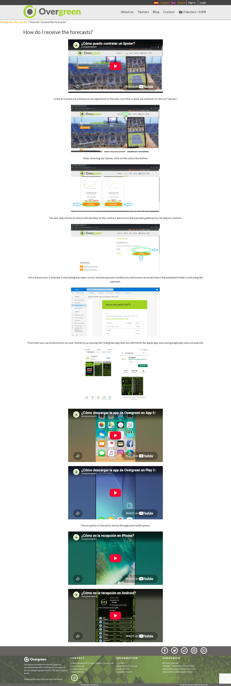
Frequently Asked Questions (177, 672)
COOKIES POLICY (124, 672)
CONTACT (120, 663)
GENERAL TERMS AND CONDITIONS (178, 666)
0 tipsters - (194, 12)
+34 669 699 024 (77, 672)
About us (127, 12)
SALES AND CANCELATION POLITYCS (179, 669)
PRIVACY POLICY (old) (126, 666)
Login (203, 2)
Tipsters (143, 12)
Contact (169, 12)
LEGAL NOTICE (122, 669)
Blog (156, 12)
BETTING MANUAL (171, 663)
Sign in (192, 2)
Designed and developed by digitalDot (194, 685)
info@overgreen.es (79, 669)
